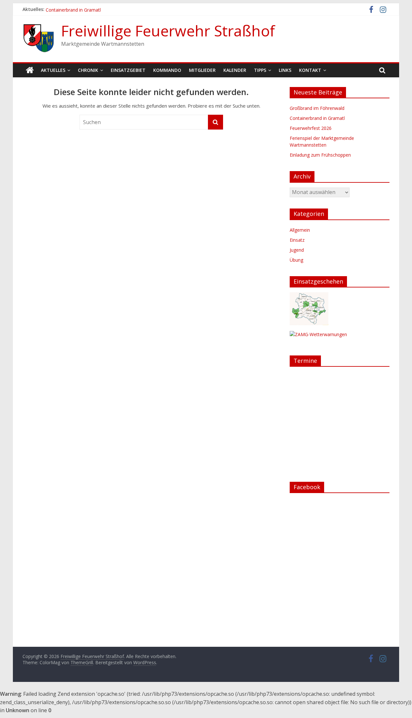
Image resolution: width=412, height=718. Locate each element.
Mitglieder (202, 70)
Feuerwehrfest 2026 (311, 128)
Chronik (88, 70)
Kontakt (310, 70)
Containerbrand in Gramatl (317, 118)
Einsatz (297, 240)
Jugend (297, 250)
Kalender (234, 70)
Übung (296, 260)
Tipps (260, 70)
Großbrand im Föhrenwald (317, 108)
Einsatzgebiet (128, 70)
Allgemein (300, 230)
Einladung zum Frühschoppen (320, 155)
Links (285, 70)
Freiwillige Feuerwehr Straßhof (168, 31)
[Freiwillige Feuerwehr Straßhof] (30, 70)
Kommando (167, 70)
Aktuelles (53, 70)
